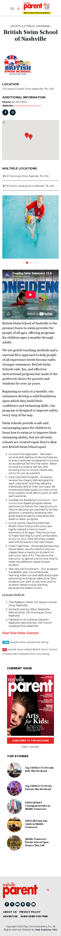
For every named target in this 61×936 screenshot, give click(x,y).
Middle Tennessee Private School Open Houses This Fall (37, 842)
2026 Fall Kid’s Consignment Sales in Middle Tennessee (37, 806)
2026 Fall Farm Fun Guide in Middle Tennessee (36, 824)
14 (5, 649)
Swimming (43, 26)
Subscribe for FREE (34, 916)
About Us (10, 912)
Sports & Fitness (22, 26)
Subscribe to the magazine (30, 740)
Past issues (30, 746)
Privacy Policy (30, 912)
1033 (6, 642)
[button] (30, 137)
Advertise (10, 916)
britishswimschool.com (27, 105)
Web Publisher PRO (46, 929)
